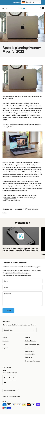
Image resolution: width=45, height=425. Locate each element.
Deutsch (29, 2)
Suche (27, 348)
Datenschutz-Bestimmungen (30, 353)
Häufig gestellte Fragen (32, 344)
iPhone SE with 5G (10, 198)
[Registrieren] (33, 330)
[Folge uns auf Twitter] (9, 377)
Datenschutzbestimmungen (12, 275)
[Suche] (7, 8)
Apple (25, 96)
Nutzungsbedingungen (32, 361)
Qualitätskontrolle (30, 341)
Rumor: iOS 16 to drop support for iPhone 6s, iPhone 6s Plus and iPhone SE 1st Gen (21, 249)
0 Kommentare (33, 209)
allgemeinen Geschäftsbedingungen (17, 273)
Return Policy (29, 357)
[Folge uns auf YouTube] (5, 382)
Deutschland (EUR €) (9, 390)
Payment (5, 348)
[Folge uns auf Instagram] (14, 377)
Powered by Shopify (14, 396)
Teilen (4, 213)
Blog (4, 344)
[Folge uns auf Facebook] (5, 377)
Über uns (5, 341)
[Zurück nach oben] (39, 411)
